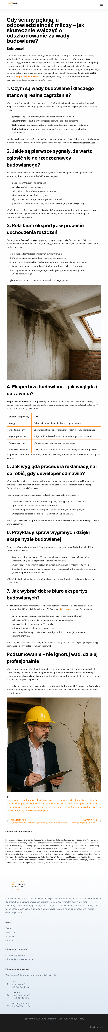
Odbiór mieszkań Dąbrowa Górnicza (39, 860)
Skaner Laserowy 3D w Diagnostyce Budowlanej (25, 863)
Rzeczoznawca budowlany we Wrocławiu (81, 843)
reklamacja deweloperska (35, 807)
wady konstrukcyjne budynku (33, 810)
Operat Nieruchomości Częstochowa (49, 843)
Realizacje (10, 932)
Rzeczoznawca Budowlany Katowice (49, 840)
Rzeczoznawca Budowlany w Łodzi (51, 845)
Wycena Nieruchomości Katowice (33, 848)
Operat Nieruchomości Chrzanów (61, 848)
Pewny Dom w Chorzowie (39, 854)
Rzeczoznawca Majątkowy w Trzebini (72, 857)
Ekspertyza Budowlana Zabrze (66, 860)
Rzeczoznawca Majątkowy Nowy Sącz (21, 845)
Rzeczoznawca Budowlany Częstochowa (81, 840)
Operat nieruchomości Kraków (28, 851)
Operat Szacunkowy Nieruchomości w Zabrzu (61, 851)
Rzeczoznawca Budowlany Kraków (19, 840)
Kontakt (9, 940)
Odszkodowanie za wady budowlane (59, 803)
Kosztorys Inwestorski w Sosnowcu (60, 863)
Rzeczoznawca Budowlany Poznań (42, 857)
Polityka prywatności (15, 955)
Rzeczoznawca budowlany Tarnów (19, 843)
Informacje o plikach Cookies (20, 959)
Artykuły (9, 936)
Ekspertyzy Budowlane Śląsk (90, 860)
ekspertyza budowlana (29, 803)
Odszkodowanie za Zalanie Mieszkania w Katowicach (72, 854)
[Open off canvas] (101, 4)
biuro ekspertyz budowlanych (21, 800)
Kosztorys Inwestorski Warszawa (79, 845)
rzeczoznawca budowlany (62, 807)
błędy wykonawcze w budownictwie (55, 800)
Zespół (8, 928)
